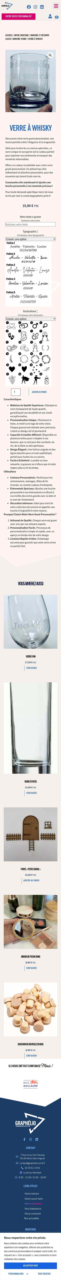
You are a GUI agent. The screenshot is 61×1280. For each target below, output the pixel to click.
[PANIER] (57, 17)
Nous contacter (33, 1213)
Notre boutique (21, 35)
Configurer (31, 668)
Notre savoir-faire (34, 1198)
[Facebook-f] (24, 1139)
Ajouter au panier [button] (31, 881)
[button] (56, 6)
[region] (30, 1256)
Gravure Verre (20, 39)
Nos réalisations (33, 1208)
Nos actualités (31, 1218)
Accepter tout (30, 1266)
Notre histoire (32, 1193)
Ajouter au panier (39, 392)
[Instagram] (35, 7)
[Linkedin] (42, 7)
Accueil (9, 35)
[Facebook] (29, 7)
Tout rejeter (44, 1274)
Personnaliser (16, 1274)
